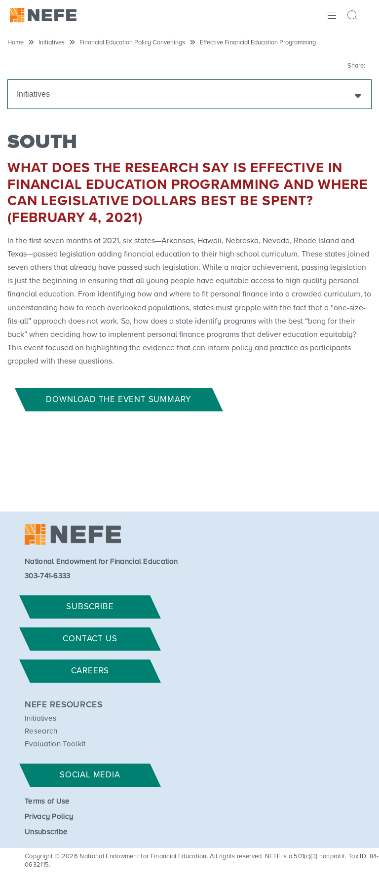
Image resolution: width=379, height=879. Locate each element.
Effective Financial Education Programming (258, 42)
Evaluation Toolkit (55, 744)
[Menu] (331, 14)
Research (41, 731)
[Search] (353, 16)
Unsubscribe (46, 832)
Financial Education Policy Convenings (132, 42)
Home (15, 42)
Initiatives (51, 42)
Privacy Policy (49, 816)
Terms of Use (47, 801)
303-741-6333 (48, 576)
